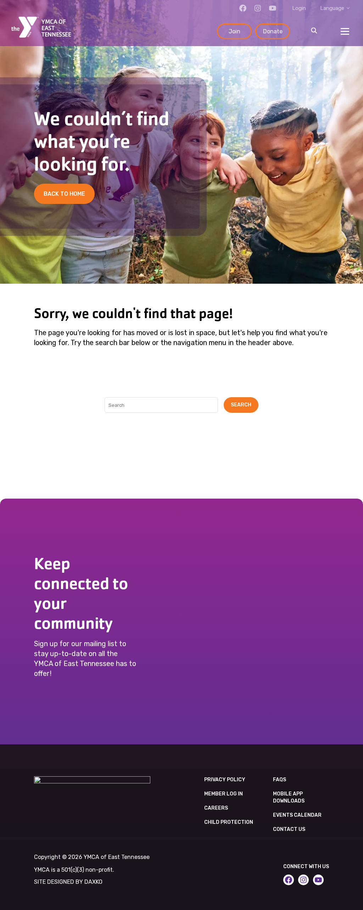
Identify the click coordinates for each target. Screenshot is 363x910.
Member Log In (223, 794)
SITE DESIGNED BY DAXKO (68, 881)
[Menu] (345, 31)
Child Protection (228, 822)
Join (234, 31)
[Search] (314, 31)
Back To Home (64, 193)
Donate (273, 31)
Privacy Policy (224, 780)
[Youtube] (272, 8)
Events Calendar (297, 815)
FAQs (279, 780)
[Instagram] (257, 8)
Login (299, 8)
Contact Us (289, 829)
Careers (216, 808)
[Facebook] (243, 8)
